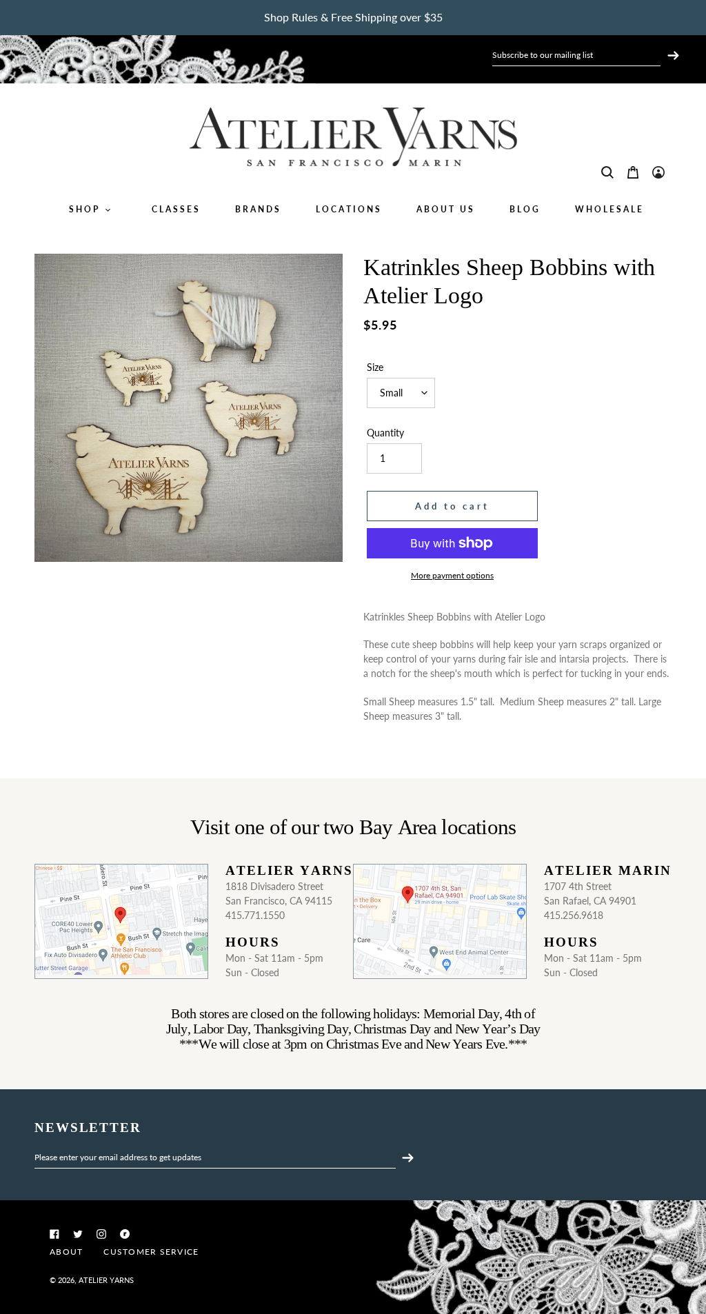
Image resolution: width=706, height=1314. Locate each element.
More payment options (452, 575)
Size (375, 367)
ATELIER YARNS (106, 1279)
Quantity (385, 432)
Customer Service (151, 1251)
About (66, 1251)
